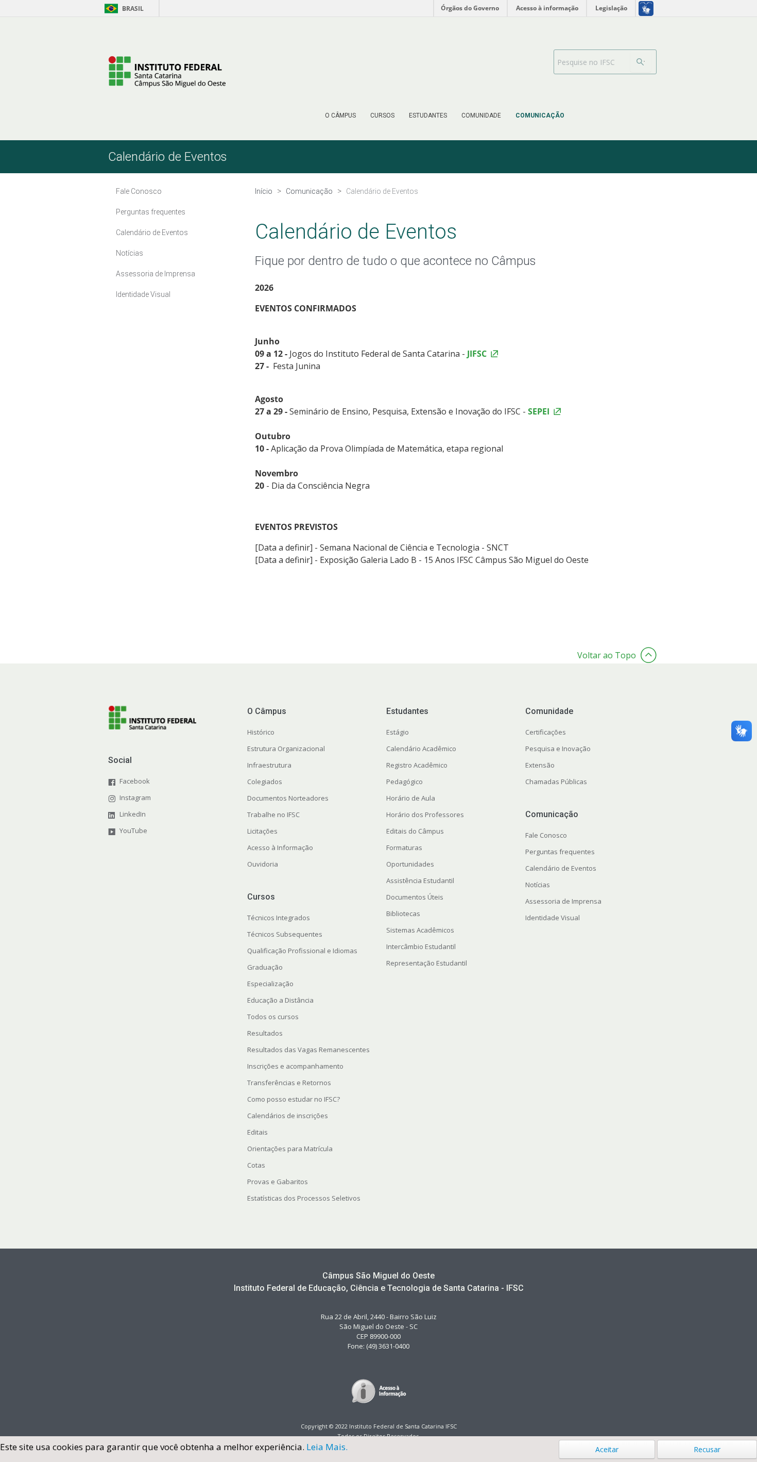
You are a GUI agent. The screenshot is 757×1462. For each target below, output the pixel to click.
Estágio (397, 732)
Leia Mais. (327, 1447)
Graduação (265, 967)
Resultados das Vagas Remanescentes (308, 1049)
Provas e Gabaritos (277, 1181)
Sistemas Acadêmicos (420, 930)
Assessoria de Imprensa (563, 901)
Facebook (134, 781)
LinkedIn (132, 814)
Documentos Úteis (414, 897)
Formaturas (404, 847)
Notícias (537, 884)
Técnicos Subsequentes (284, 934)
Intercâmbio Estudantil (421, 946)
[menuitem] (340, 115)
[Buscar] (640, 62)
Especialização (270, 983)
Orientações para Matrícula (290, 1148)
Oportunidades (410, 864)
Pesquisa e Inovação (558, 748)
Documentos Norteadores (288, 798)
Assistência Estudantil (420, 880)
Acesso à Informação (280, 847)
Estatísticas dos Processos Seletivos (303, 1198)
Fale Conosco (546, 835)
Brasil (122, 8)
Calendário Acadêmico (421, 748)
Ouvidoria (262, 864)
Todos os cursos (273, 1016)
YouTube (133, 830)
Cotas (256, 1165)
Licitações (262, 831)
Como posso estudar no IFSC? (293, 1099)
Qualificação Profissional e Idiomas (302, 950)
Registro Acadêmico (417, 765)
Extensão (540, 765)
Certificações (545, 732)
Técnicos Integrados (278, 917)
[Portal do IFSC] (167, 72)
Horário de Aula (410, 798)
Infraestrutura (269, 765)
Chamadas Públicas (556, 781)
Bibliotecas (403, 913)
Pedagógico (404, 781)
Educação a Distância (280, 1000)
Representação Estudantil (426, 963)
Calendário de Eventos (560, 868)
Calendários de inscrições (287, 1115)
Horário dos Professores (425, 814)
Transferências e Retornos (289, 1082)
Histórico (260, 732)
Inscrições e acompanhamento (295, 1066)
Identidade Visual (552, 917)
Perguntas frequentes (560, 851)
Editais (257, 1132)
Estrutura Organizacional (286, 748)
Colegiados (264, 781)
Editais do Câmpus (415, 831)
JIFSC (477, 353)
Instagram (135, 797)
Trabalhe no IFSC (273, 814)
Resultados (265, 1033)
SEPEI (538, 411)
